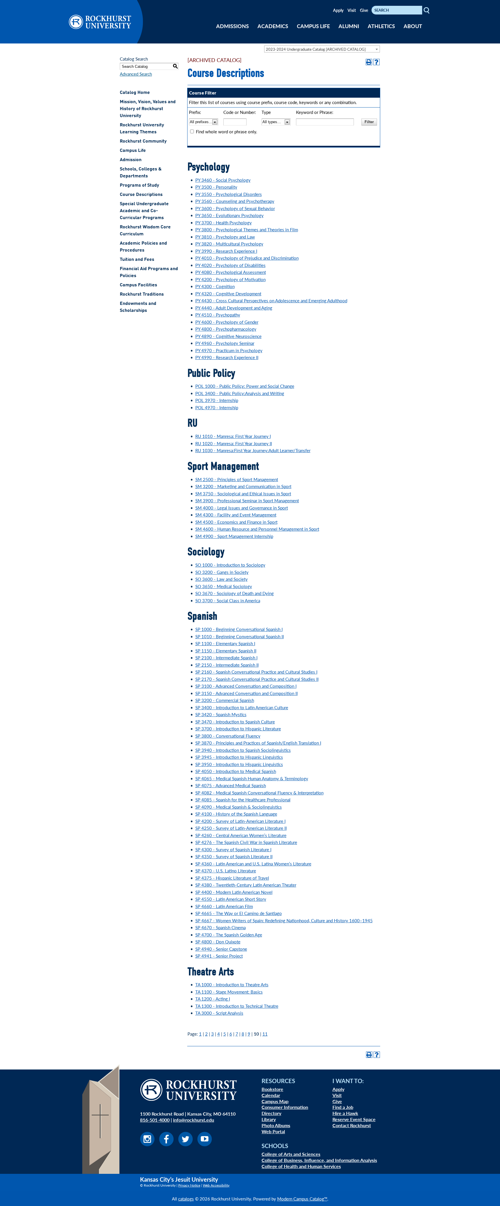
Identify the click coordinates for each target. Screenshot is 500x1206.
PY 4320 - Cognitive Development (228, 293)
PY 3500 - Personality (216, 187)
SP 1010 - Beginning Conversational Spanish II (239, 636)
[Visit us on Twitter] (185, 1144)
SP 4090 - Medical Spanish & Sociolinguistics (238, 807)
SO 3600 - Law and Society (221, 579)
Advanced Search (136, 74)
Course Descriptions (141, 194)
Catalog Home (135, 92)
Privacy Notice (189, 1185)
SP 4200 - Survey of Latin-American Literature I (240, 821)
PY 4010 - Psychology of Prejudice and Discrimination (247, 258)
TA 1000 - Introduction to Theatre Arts (232, 984)
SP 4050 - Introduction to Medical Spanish (235, 771)
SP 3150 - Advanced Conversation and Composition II (246, 693)
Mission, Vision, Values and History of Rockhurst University (148, 109)
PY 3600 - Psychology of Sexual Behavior (235, 208)
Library (269, 1119)
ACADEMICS (273, 26)
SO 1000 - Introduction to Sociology (230, 565)
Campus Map (275, 1101)
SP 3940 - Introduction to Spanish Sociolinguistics (243, 750)
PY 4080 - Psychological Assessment (230, 272)
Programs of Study (139, 185)
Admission (130, 160)
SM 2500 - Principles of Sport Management (236, 479)
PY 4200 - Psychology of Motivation (230, 279)
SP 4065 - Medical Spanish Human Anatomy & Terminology (251, 778)
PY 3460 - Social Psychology (223, 180)
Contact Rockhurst (351, 1125)
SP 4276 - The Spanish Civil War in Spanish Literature (246, 842)
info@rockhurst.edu (193, 1119)
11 (265, 1034)
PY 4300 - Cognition (215, 286)
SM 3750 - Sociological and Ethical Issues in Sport (243, 493)
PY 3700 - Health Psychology (223, 222)
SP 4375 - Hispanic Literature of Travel (232, 878)
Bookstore (272, 1089)
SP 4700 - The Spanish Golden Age (228, 935)
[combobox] (322, 49)
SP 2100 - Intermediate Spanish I (226, 657)
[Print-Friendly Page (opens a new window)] (369, 62)
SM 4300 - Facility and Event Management (235, 515)
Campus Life (133, 150)
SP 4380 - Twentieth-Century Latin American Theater (245, 885)
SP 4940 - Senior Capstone (221, 949)
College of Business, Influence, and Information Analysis (319, 1160)
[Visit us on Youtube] (204, 1144)
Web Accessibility (216, 1185)
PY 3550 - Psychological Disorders (228, 194)
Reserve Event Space (354, 1119)
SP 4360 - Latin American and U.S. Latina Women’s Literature (253, 864)
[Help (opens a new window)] (376, 62)
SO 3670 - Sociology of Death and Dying (234, 593)
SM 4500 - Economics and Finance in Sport (236, 522)
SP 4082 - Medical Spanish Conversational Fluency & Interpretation (259, 793)
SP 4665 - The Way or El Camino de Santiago (238, 913)
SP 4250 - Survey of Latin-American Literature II (241, 828)
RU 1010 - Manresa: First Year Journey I (233, 436)
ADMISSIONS (232, 26)
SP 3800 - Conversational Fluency (227, 736)
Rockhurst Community (143, 141)
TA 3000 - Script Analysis (219, 1013)
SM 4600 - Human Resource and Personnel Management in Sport (257, 529)
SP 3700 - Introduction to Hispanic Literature (238, 728)
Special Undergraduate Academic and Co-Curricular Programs (144, 211)
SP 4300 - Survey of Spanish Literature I (233, 849)
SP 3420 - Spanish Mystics (221, 714)
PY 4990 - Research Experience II (226, 357)
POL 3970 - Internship (216, 400)
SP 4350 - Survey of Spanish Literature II (234, 856)
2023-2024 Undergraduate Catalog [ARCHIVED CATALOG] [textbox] (316, 49)
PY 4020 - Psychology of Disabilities (230, 265)
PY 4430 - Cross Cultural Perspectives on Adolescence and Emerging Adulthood (271, 300)
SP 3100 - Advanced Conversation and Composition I (246, 686)
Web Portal (273, 1131)
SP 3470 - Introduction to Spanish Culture (235, 721)
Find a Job (342, 1107)
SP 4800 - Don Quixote (217, 941)
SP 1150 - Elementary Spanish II (225, 650)
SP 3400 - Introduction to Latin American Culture (241, 707)
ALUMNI (349, 26)
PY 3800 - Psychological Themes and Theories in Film (246, 229)
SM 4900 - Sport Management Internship (234, 536)
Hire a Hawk (345, 1113)
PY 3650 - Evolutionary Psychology (229, 215)
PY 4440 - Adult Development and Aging (233, 308)
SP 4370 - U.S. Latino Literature (225, 870)
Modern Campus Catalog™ (302, 1199)
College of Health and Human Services (301, 1166)
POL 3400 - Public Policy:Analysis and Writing (239, 393)
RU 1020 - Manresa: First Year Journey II (233, 443)
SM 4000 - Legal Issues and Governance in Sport (241, 508)
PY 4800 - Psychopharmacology (225, 329)
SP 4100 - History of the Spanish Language (236, 814)
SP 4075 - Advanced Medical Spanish (230, 785)
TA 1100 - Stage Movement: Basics (229, 992)
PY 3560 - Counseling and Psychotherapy (234, 201)
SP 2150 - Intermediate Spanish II (227, 665)
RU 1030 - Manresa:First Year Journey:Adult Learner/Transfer (252, 450)
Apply (338, 10)
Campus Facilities (138, 285)
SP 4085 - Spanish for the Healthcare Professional (243, 799)
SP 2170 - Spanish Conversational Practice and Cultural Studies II (257, 679)
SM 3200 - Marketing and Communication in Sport (243, 486)
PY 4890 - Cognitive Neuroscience (228, 336)
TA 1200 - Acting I (212, 999)
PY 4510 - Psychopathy (217, 315)
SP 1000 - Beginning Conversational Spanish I (239, 629)
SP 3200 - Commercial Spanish (224, 700)
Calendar (271, 1095)
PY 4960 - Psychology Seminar (224, 343)
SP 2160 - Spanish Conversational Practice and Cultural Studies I (256, 672)
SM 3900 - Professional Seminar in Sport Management (247, 500)
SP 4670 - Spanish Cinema (220, 927)
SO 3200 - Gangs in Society (222, 572)
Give (364, 10)
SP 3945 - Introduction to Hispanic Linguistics (239, 757)
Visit (352, 10)
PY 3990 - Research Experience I (226, 251)
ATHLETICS (381, 26)
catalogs (186, 1199)
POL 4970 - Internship (216, 407)
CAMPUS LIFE (313, 26)
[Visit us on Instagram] (147, 1144)
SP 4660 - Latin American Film (224, 906)
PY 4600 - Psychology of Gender (226, 322)
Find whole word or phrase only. (226, 131)
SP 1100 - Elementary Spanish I (225, 643)
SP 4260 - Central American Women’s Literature (240, 835)
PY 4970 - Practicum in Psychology (228, 350)
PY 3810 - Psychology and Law (225, 237)
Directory (271, 1113)
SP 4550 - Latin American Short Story (230, 899)
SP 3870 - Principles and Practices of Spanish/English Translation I (258, 743)
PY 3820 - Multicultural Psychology (229, 244)
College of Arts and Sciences (291, 1154)
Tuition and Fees (137, 259)
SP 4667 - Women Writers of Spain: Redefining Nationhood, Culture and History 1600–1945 (284, 920)
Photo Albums (276, 1125)
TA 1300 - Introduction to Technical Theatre (236, 1006)
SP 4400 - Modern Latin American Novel (234, 892)
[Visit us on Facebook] (166, 1144)
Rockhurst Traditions (142, 294)
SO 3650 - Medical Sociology (223, 586)
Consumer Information (285, 1107)
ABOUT (413, 26)
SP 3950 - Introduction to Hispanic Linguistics (239, 764)
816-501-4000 (155, 1119)
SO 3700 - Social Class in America (227, 600)
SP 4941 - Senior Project (219, 956)
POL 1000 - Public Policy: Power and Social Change (244, 386)
